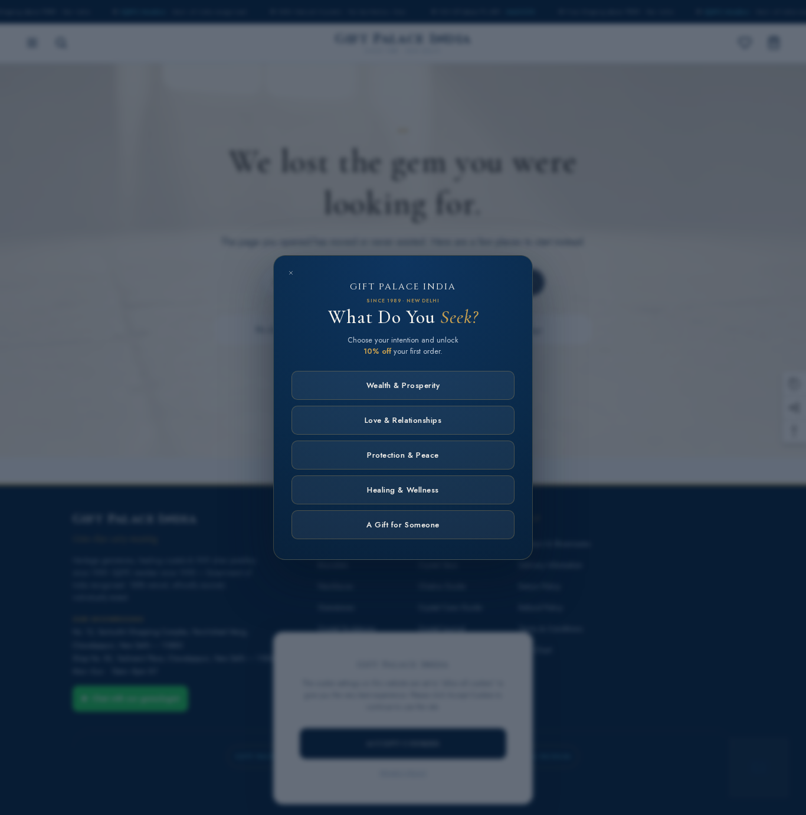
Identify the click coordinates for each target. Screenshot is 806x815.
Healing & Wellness (402, 489)
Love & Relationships (403, 420)
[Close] (291, 273)
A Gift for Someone (402, 524)
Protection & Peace (402, 455)
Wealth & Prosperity (403, 385)
